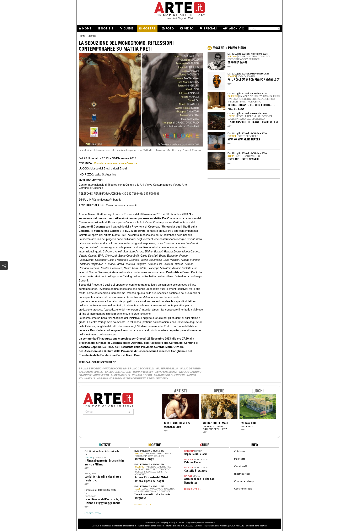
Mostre (149, 28)
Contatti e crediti (243, 488)
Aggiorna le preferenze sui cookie (200, 522)
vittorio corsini (114, 368)
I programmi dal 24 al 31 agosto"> (104, 496)
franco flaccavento (94, 375)
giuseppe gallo (167, 368)
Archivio (236, 28)
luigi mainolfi (120, 375)
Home (86, 28)
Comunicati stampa (244, 481)
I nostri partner (242, 473)
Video (189, 28)
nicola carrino (190, 371)
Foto (170, 28)
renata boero (142, 375)
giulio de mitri (190, 368)
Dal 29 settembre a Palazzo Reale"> (104, 458)
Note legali (162, 522)
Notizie (107, 28)
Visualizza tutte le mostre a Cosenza (115, 163)
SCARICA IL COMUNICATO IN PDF (97, 362)
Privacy (172, 522)
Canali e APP (240, 466)
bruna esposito (90, 368)
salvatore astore (118, 371)
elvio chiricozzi (166, 371)
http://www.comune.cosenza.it (119, 205)
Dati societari (149, 522)
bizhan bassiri (143, 371)
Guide (128, 28)
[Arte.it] (179, 8)
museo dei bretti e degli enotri (145, 378)
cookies (181, 522)
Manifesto (239, 458)
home (82, 36)
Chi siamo (239, 451)
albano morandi (109, 378)
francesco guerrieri (169, 375)
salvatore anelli (91, 371)
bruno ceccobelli (141, 368)
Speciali (210, 28)
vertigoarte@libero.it (109, 199)
